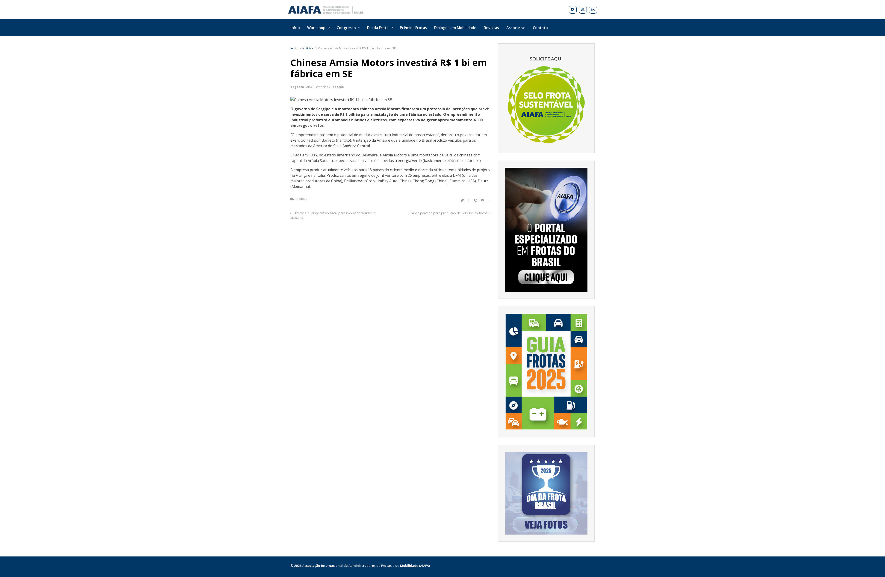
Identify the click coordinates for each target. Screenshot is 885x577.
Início (294, 48)
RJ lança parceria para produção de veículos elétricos (447, 213)
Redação (337, 87)
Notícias (307, 48)
